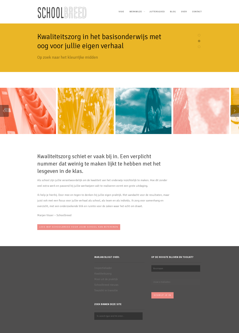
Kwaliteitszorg (102, 273)
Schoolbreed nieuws (106, 285)
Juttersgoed (157, 11)
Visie (121, 11)
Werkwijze (135, 11)
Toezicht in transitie (106, 290)
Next (234, 111)
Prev (4, 111)
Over (184, 11)
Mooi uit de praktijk (106, 279)
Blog (173, 11)
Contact (197, 11)
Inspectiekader (103, 268)
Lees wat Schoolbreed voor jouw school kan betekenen (78, 227)
